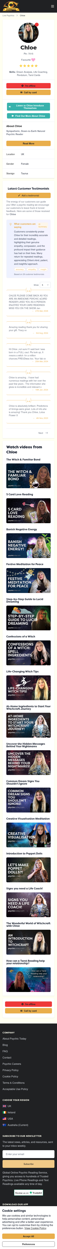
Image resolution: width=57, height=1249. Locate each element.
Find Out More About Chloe (30, 115)
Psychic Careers (12, 1064)
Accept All (28, 1236)
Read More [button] (28, 143)
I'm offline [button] (30, 85)
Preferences (28, 1244)
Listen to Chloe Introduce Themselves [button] (30, 107)
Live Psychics (8, 15)
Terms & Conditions (14, 1082)
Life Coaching (40, 71)
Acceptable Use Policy (15, 1089)
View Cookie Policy (35, 1228)
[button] (28, 59)
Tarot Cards (34, 75)
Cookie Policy (10, 1076)
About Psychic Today (14, 1038)
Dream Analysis (24, 71)
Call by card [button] (30, 92)
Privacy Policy (11, 1070)
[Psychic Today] (11, 6)
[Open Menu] (52, 6)
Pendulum (22, 75)
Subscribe (29, 1163)
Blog (5, 1045)
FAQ (5, 1051)
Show (36, 284)
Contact (7, 1057)
